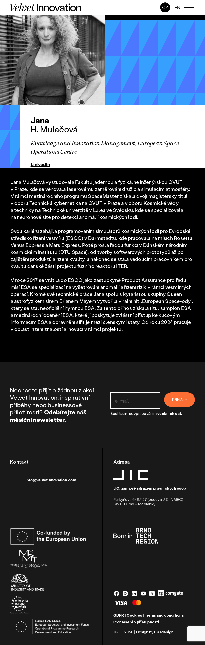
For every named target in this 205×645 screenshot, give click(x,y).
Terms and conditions (164, 615)
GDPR (119, 615)
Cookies (134, 615)
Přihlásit (179, 399)
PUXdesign (164, 632)
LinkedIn (40, 164)
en (177, 7)
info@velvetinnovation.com (51, 480)
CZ (165, 7)
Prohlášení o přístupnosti (136, 622)
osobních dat (169, 413)
